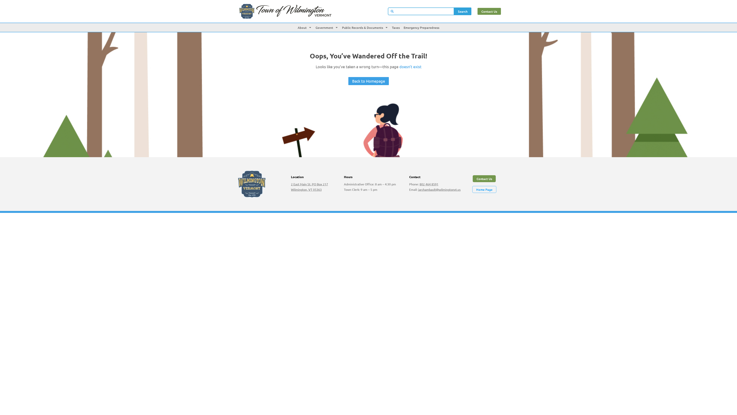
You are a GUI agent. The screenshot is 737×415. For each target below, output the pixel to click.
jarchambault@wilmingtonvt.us (439, 189)
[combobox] (421, 11)
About (302, 27)
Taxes (396, 27)
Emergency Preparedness (421, 27)
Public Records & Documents (362, 27)
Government (324, 27)
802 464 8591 (429, 184)
